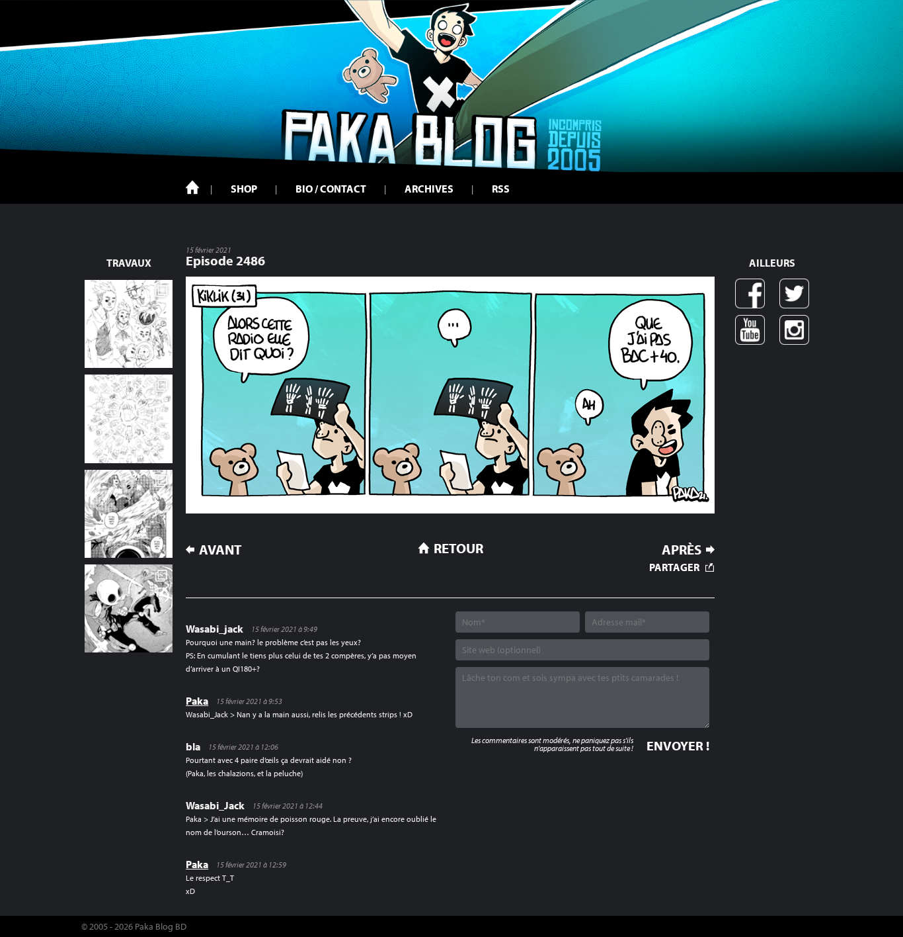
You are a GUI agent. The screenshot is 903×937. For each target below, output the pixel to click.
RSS (501, 188)
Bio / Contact (330, 188)
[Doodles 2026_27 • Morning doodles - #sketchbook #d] (129, 324)
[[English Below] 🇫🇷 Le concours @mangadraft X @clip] (129, 514)
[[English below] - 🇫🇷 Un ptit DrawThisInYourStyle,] (129, 608)
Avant (220, 549)
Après (681, 549)
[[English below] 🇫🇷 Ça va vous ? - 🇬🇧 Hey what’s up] (129, 419)
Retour (458, 548)
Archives (429, 188)
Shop (244, 188)
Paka (197, 700)
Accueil (192, 187)
